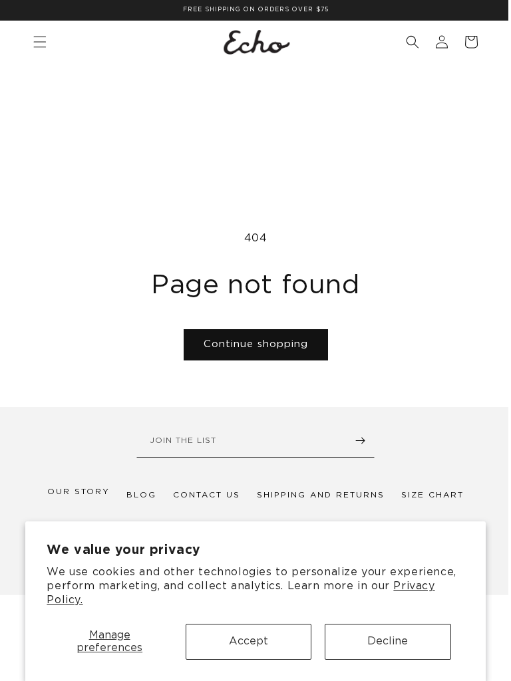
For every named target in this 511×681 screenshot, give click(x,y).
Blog (137, 495)
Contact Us (202, 495)
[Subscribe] (355, 442)
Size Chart (428, 495)
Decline (387, 641)
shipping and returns (316, 495)
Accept (248, 641)
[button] (402, 42)
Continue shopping (250, 344)
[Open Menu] (40, 42)
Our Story (74, 491)
